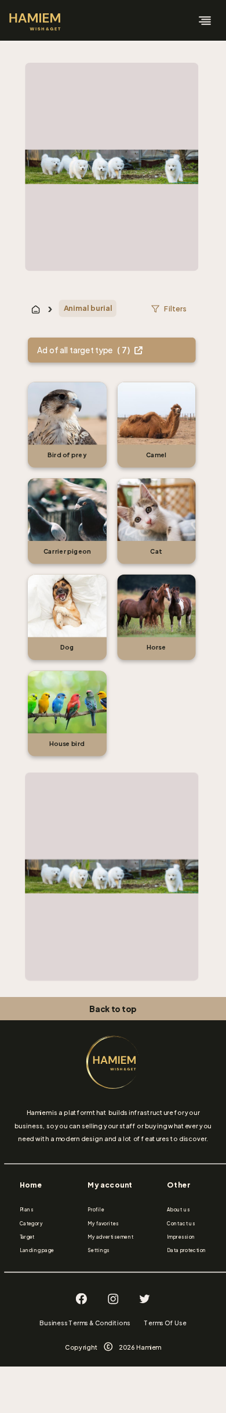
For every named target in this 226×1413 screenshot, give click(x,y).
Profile (96, 1210)
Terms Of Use (165, 1322)
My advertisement (110, 1237)
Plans (27, 1210)
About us (178, 1210)
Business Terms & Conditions (84, 1322)
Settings (99, 1251)
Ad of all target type (84, 350)
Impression (181, 1237)
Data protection (186, 1251)
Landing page (37, 1251)
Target (27, 1237)
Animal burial (88, 308)
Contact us (181, 1223)
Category (31, 1223)
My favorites (103, 1223)
